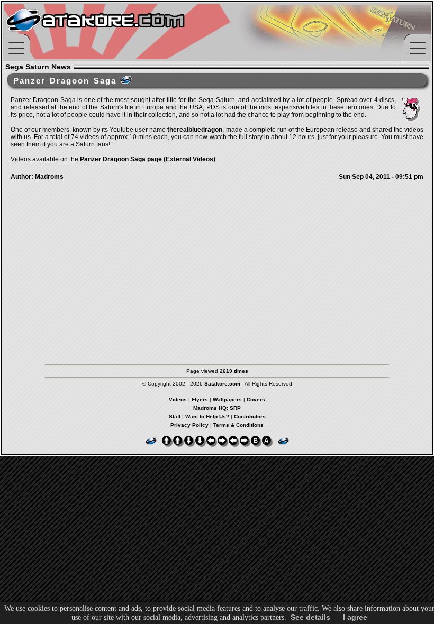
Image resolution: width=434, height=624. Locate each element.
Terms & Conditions (238, 425)
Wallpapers (227, 399)
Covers (256, 399)
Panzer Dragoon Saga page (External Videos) (147, 159)
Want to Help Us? (207, 416)
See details (310, 617)
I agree (355, 617)
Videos (178, 399)
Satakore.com (222, 384)
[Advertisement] (217, 280)
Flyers (200, 399)
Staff (174, 416)
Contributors (250, 416)
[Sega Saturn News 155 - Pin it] (126, 80)
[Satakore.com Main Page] (120, 32)
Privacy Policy (189, 425)
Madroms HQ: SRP (217, 408)
